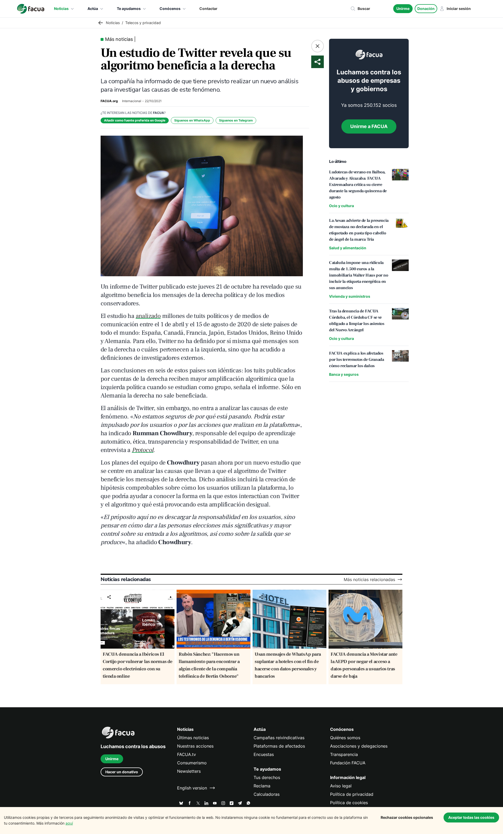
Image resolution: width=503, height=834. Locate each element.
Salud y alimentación (347, 248)
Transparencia (344, 754)
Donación (426, 8)
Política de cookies (349, 802)
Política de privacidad (351, 794)
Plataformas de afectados (279, 746)
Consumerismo (192, 762)
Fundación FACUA (347, 762)
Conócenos (170, 8)
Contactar (208, 8)
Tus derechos (267, 777)
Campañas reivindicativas (279, 737)
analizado (148, 316)
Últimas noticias (193, 737)
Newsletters (189, 771)
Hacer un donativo (121, 772)
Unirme (402, 8)
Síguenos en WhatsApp (192, 120)
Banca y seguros (344, 374)
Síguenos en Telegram (236, 120)
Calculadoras (267, 794)
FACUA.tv (186, 754)
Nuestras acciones (195, 746)
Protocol (142, 450)
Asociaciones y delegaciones (358, 746)
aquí (69, 823)
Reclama (262, 785)
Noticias (61, 8)
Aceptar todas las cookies (471, 817)
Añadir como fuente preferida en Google (134, 120)
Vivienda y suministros (349, 296)
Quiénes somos (345, 737)
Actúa (93, 8)
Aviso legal (341, 785)
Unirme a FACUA (368, 126)
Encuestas (264, 754)
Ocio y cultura (341, 205)
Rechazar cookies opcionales (407, 817)
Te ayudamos (129, 8)
